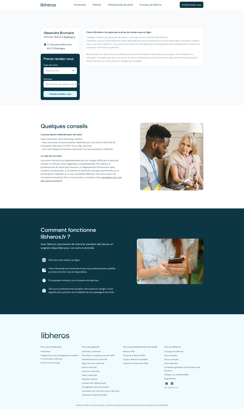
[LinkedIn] (172, 383)
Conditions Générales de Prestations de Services (124, 405)
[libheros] (48, 5)
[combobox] (60, 70)
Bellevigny (69, 37)
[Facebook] (166, 383)
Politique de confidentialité (157, 405)
